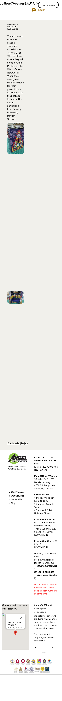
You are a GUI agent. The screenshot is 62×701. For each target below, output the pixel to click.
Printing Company (17, 469)
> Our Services (16, 495)
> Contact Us (15, 499)
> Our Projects (16, 492)
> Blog (12, 503)
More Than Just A (17, 466)
